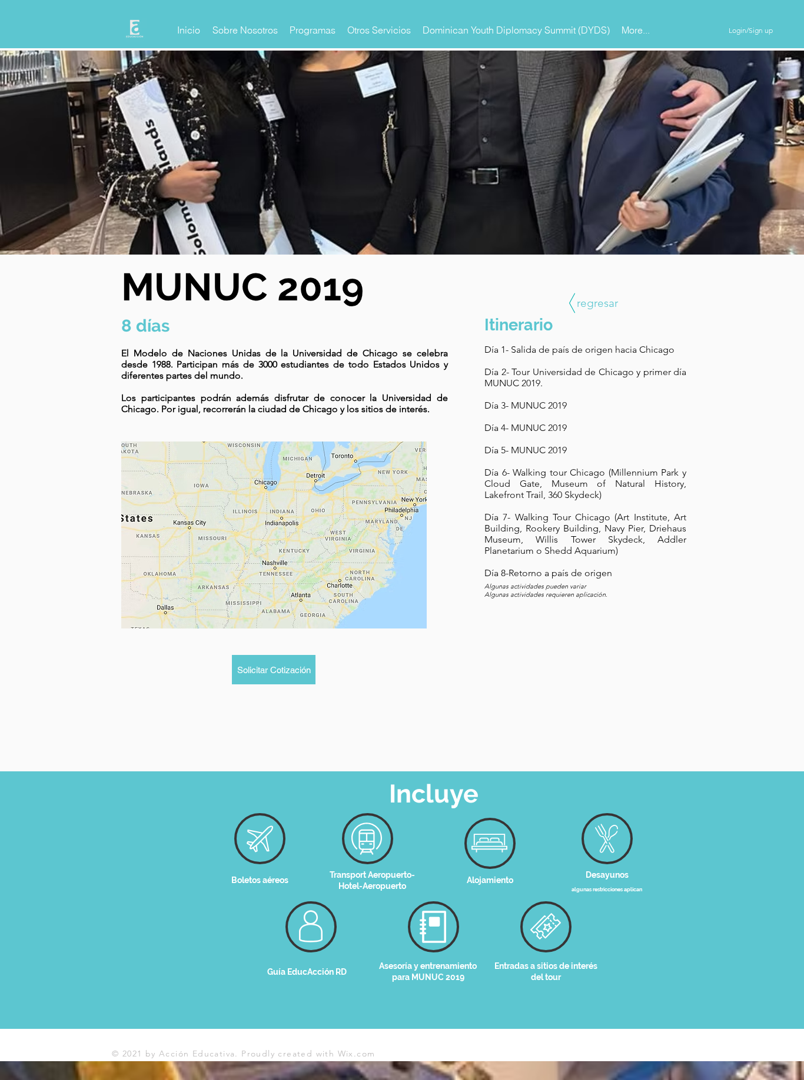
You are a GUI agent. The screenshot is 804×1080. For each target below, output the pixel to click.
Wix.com (357, 1053)
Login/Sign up (751, 30)
